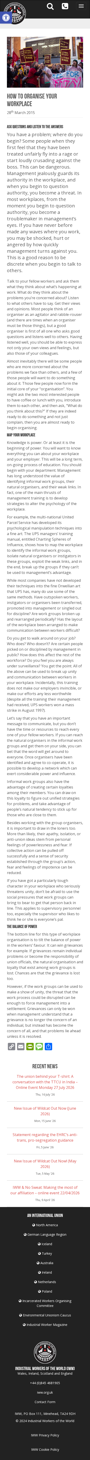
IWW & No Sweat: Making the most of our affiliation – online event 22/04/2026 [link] (45, 1190)
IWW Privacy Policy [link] (45, 1435)
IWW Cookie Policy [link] (45, 1449)
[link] (6, 18)
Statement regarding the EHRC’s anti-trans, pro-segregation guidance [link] (45, 1137)
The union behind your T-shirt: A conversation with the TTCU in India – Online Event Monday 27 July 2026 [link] (45, 1082)
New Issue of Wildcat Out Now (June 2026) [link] (45, 1111)
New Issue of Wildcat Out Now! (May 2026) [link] (45, 1163)
